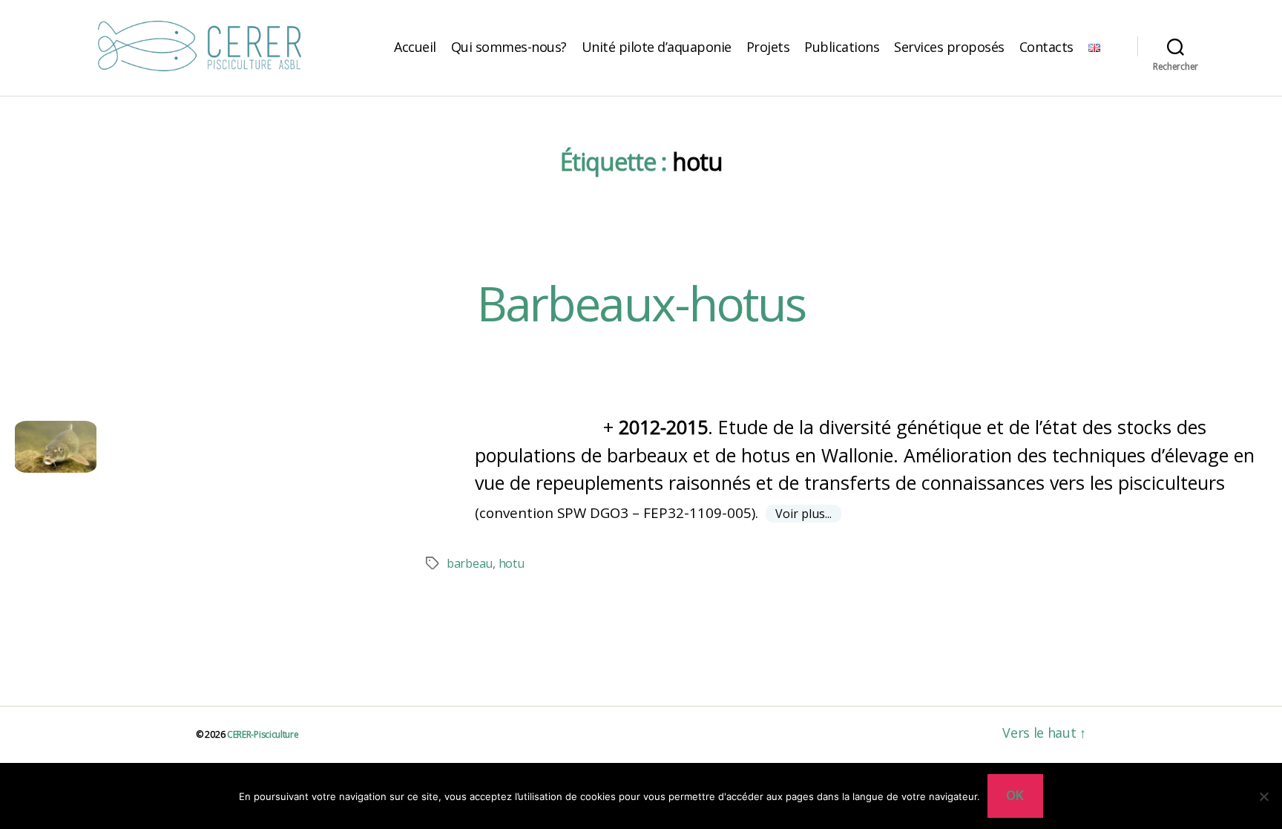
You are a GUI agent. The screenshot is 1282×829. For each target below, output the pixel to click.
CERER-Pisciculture (263, 734)
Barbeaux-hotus (641, 303)
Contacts (1046, 47)
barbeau (470, 563)
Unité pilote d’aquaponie (657, 47)
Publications (841, 47)
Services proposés (949, 47)
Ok (1015, 795)
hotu (512, 563)
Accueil (415, 47)
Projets (768, 47)
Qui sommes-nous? (509, 47)
